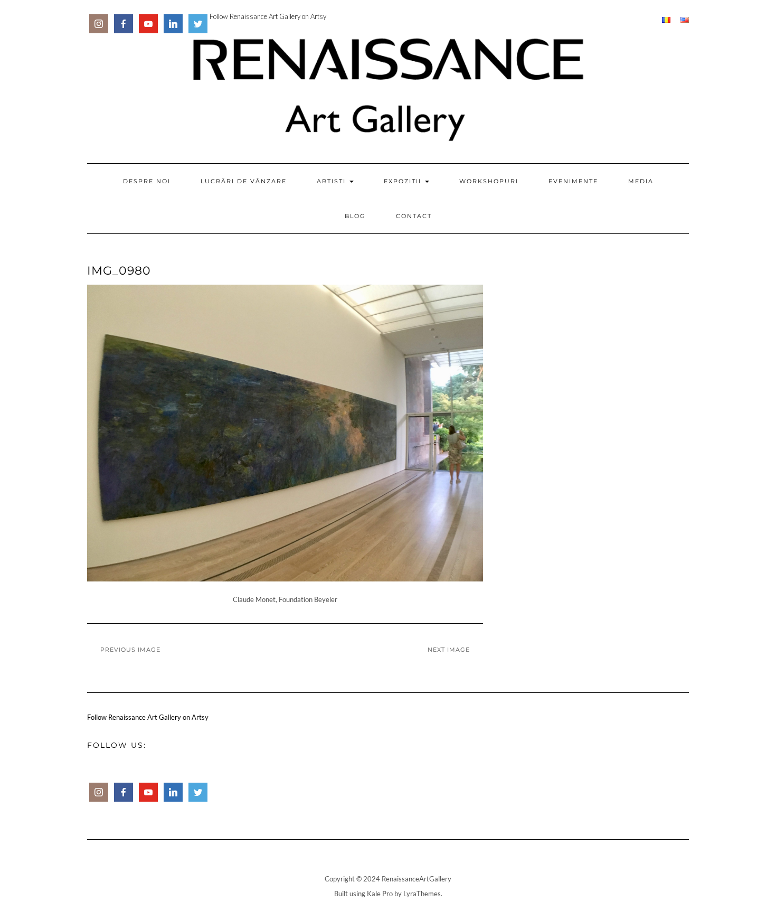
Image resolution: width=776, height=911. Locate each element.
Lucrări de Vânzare (244, 181)
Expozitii (404, 181)
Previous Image (130, 649)
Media (641, 181)
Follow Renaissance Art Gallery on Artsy (268, 16)
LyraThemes (422, 893)
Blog (355, 216)
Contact (414, 216)
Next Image (449, 649)
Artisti (332, 181)
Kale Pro (380, 893)
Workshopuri (488, 181)
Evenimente (573, 181)
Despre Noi (147, 181)
